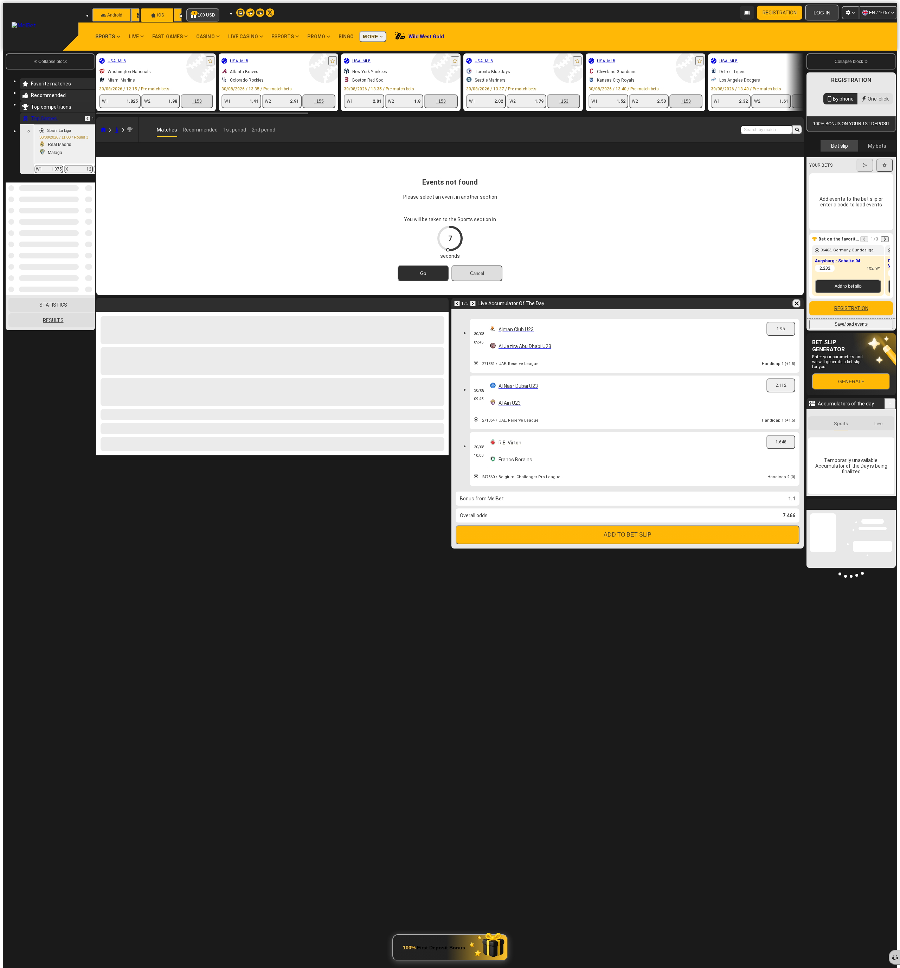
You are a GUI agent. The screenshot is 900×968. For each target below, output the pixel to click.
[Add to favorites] (210, 60)
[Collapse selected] (80, 218)
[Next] (473, 315)
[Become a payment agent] (747, 13)
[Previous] (87, 118)
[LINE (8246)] (103, 130)
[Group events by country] (89, 218)
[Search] (797, 129)
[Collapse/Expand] (890, 403)
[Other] (770, 155)
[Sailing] (116, 130)
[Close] (890, 510)
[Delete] (796, 314)
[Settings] (850, 12)
